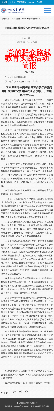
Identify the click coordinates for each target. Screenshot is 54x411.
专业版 (12, 2)
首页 (13, 19)
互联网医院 (21, 2)
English (31, 2)
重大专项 (28, 19)
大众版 (4, 2)
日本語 (39, 2)
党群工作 (20, 19)
